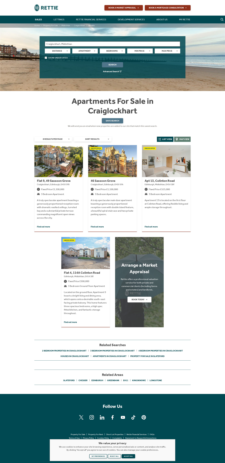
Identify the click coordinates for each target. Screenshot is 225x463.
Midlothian (65, 25)
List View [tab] (167, 139)
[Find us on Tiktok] (133, 417)
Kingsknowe (139, 380)
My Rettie (184, 19)
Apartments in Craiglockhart (109, 356)
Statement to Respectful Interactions (140, 438)
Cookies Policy (103, 438)
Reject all (114, 456)
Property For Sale (50, 25)
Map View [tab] (184, 139)
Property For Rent (95, 434)
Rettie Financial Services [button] (91, 19)
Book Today (138, 299)
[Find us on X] (81, 417)
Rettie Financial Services (137, 434)
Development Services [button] (131, 19)
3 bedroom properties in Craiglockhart (112, 350)
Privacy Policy (88, 438)
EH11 (125, 380)
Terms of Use (74, 438)
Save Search (112, 120)
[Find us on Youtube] (123, 417)
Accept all (128, 456)
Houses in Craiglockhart (75, 356)
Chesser (83, 380)
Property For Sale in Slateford (147, 356)
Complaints (117, 438)
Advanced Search (111, 71)
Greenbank (113, 380)
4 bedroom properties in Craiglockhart (161, 350)
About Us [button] (161, 19)
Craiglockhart (79, 25)
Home (37, 25)
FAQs (152, 434)
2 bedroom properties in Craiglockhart (64, 350)
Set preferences (98, 456)
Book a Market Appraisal (122, 8)
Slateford (69, 380)
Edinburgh (97, 380)
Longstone (156, 380)
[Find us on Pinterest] (144, 417)
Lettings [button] (59, 19)
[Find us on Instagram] (91, 417)
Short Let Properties (114, 434)
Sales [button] (38, 19)
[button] (222, 19)
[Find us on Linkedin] (102, 417)
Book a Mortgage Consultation (166, 8)
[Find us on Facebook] (112, 417)
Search (112, 64)
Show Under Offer (58, 58)
